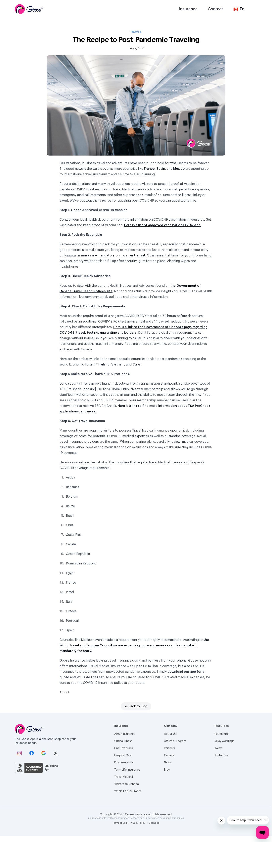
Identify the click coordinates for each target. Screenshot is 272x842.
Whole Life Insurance (128, 791)
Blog (167, 769)
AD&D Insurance (124, 734)
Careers (169, 755)
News (167, 762)
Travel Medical (123, 777)
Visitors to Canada (126, 784)
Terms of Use (120, 823)
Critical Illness (123, 741)
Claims (218, 748)
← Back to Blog (136, 706)
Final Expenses (123, 748)
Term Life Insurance (127, 769)
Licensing (154, 823)
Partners (169, 748)
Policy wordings (224, 741)
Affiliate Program (175, 741)
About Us (170, 734)
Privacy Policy (138, 823)
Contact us (221, 755)
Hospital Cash (123, 755)
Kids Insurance (123, 762)
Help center (221, 734)
